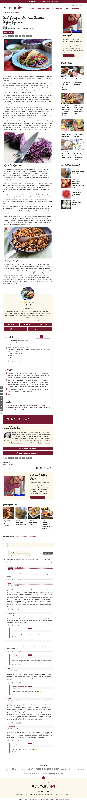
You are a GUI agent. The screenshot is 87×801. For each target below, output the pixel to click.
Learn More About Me (38, 497)
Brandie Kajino (12, 27)
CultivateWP (66, 799)
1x (41, 337)
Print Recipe (44, 324)
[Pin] (6, 41)
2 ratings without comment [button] (27, 536)
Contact (56, 799)
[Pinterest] (47, 791)
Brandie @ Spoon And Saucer (15, 567)
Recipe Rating (12, 549)
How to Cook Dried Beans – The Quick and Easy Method (66, 111)
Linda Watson (11, 726)
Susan (19, 657)
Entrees (17, 12)
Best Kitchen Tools (57, 8)
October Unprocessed (43, 8)
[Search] (82, 8)
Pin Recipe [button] (11, 324)
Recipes (32, 8)
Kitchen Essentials (44, 794)
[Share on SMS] (1, 409)
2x (45, 337)
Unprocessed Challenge (21, 76)
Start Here (67, 5)
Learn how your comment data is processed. (38, 559)
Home (4, 12)
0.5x (37, 337)
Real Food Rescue (79, 5)
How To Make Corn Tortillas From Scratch (66, 156)
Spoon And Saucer (16, 443)
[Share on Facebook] (12, 36)
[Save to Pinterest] (9, 36)
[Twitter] (45, 791)
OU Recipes (10, 464)
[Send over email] (30, 36)
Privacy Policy (46, 799)
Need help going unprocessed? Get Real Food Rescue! (43, 1)
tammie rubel (20, 630)
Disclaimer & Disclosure (37, 799)
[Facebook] (42, 791)
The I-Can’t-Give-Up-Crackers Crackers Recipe (66, 86)
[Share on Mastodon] (27, 36)
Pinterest (47, 443)
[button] (16, 27)
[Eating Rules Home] (13, 7)
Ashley (19, 688)
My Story (72, 5)
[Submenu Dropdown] (34, 8)
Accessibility (52, 799)
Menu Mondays (76, 8)
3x (48, 337)
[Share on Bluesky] (20, 36)
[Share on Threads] (23, 36)
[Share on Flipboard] (16, 36)
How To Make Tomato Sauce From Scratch (76, 194)
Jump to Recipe (8, 32)
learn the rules (68, 55)
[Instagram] (39, 791)
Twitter (40, 443)
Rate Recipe (28, 324)
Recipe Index (10, 12)
